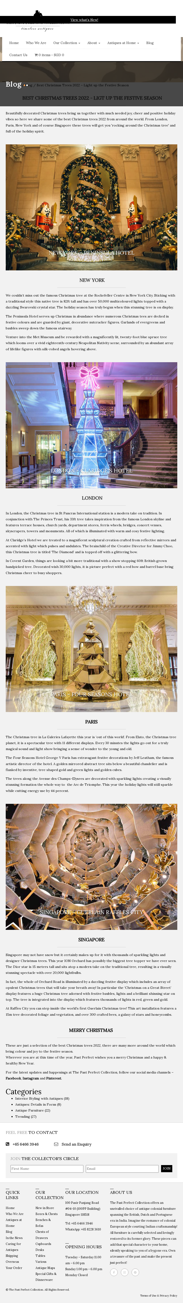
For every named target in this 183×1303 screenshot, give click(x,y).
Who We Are (36, 43)
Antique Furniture (29, 1110)
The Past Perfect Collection (95, 1072)
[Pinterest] (137, 1272)
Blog (150, 43)
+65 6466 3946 (25, 1144)
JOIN (167, 1168)
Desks (40, 1250)
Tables (40, 1256)
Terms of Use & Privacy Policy (158, 1295)
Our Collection (65, 43)
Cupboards (43, 1244)
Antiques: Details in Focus (35, 1104)
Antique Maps (45, 1268)
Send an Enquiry (76, 1144)
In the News (14, 1238)
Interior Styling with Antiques (39, 1098)
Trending (22, 1116)
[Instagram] (126, 1272)
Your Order (14, 1268)
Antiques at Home (122, 43)
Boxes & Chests (47, 1214)
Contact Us (18, 55)
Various (41, 1262)
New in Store (45, 1208)
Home (14, 43)
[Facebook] (115, 1272)
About (92, 43)
